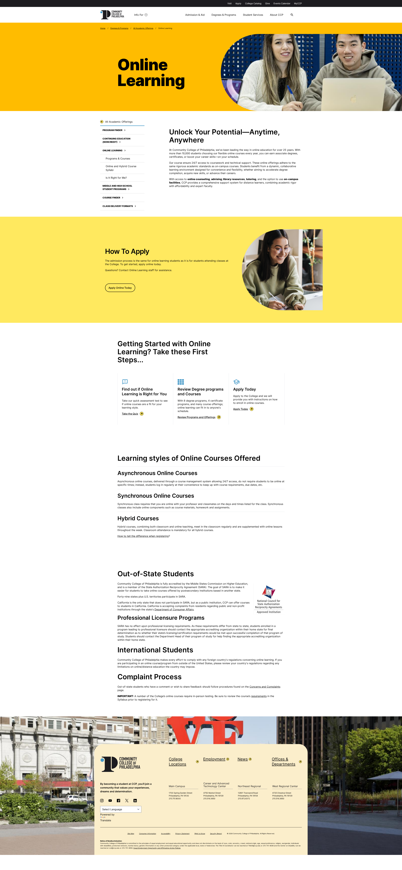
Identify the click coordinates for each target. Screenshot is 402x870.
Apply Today (240, 409)
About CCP (276, 14)
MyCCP (298, 3)
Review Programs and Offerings (196, 417)
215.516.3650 (209, 798)
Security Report (216, 833)
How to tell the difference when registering (143, 536)
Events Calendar (282, 3)
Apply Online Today (120, 287)
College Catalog (253, 3)
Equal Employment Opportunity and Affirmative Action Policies (157, 848)
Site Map (131, 833)
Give (267, 3)
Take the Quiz (130, 413)
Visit (229, 3)
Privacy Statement (182, 833)
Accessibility (165, 833)
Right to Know (200, 833)
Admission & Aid (195, 14)
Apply (238, 3)
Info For (138, 14)
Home (102, 28)
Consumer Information (147, 833)
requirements (259, 696)
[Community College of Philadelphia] (112, 14)
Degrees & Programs (224, 14)
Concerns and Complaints (265, 686)
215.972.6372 (244, 798)
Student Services (253, 14)
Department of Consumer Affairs (174, 609)
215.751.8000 (175, 798)
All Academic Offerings (143, 28)
